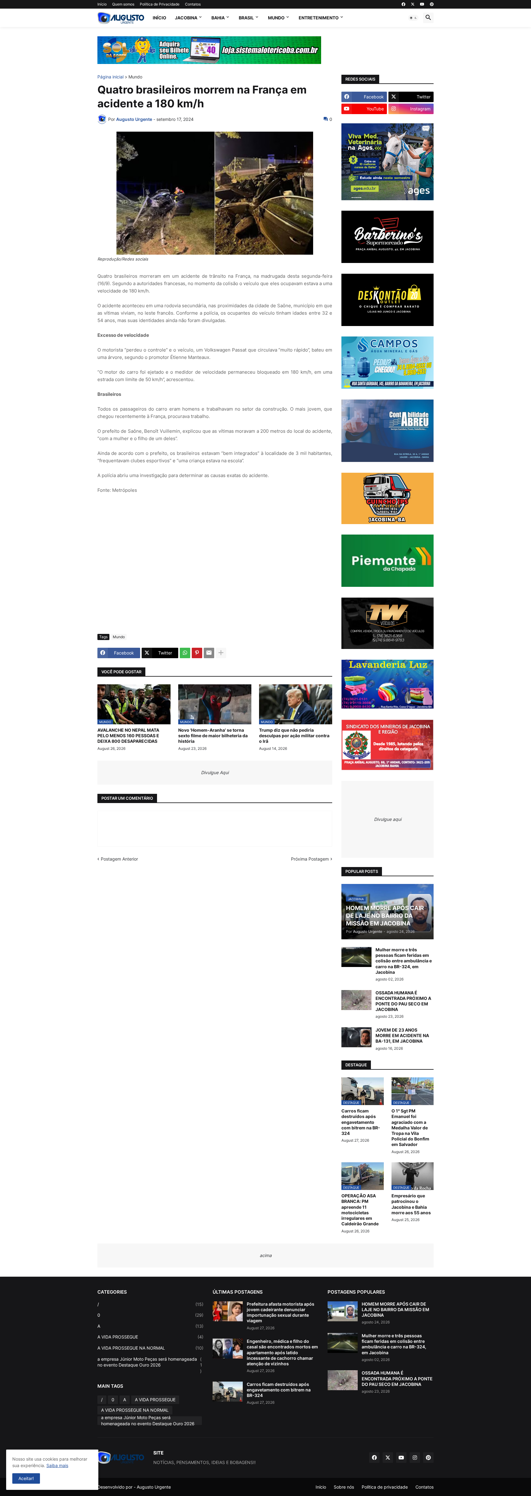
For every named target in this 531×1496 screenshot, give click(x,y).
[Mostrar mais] (221, 653)
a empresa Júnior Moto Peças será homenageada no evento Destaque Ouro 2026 (149, 1365)
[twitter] (413, 4)
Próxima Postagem (310, 858)
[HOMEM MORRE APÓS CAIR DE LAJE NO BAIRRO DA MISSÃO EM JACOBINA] (343, 1311)
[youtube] (422, 4)
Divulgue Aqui (215, 772)
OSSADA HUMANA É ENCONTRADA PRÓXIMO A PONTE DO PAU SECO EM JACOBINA (403, 1001)
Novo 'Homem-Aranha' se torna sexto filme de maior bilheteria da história (213, 735)
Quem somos (123, 4)
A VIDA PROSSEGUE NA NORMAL (150, 1348)
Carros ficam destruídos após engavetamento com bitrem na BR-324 (360, 1122)
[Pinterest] (197, 653)
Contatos (193, 4)
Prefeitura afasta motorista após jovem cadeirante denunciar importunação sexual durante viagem (280, 1312)
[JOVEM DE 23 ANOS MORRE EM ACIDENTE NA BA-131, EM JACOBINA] (356, 1037)
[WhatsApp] (185, 653)
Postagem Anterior (119, 858)
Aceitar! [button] (26, 1478)
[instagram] (415, 1457)
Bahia (218, 17)
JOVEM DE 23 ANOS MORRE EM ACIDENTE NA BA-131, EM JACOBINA (402, 1035)
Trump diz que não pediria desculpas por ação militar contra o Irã (294, 735)
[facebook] (403, 4)
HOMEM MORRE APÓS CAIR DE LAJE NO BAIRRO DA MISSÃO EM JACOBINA (395, 1309)
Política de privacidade (385, 1487)
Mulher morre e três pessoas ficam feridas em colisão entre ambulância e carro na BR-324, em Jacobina (404, 961)
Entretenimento (319, 17)
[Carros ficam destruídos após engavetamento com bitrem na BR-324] (228, 1392)
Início (102, 4)
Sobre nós (344, 1487)
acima (266, 1255)
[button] (413, 18)
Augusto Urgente (154, 1487)
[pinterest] (432, 4)
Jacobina (186, 17)
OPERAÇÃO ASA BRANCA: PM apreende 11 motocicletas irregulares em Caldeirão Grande (360, 1209)
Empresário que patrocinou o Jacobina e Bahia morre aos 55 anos (411, 1204)
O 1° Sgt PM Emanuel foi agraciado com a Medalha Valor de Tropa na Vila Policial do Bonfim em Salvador (410, 1127)
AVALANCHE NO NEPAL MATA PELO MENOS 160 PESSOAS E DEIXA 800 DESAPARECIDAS (128, 735)
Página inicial (110, 77)
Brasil (246, 17)
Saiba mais (57, 1465)
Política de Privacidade (159, 4)
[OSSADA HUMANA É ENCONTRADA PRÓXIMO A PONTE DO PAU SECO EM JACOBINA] (356, 1000)
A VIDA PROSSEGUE (150, 1336)
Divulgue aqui (387, 819)
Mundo (276, 17)
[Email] (209, 653)
